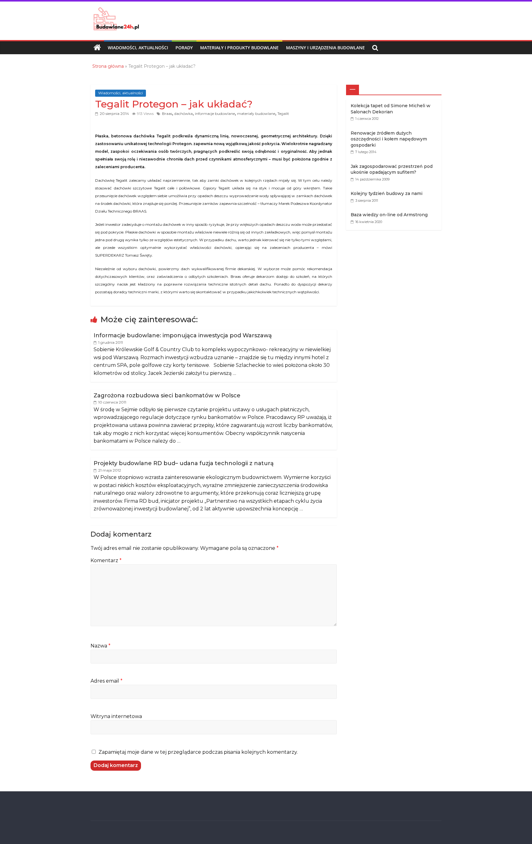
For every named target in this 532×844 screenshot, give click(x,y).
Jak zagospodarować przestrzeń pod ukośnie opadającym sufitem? (392, 169)
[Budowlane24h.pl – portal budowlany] (97, 47)
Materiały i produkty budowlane (239, 48)
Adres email (107, 681)
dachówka (183, 113)
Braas (167, 113)
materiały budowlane (256, 113)
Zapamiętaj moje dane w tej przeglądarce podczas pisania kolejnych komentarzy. (198, 752)
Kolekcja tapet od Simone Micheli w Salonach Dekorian (390, 109)
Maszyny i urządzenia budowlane (325, 48)
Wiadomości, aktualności (138, 48)
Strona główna (108, 66)
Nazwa (101, 646)
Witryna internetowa (116, 716)
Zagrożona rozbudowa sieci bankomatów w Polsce (167, 395)
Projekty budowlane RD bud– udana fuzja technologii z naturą (184, 463)
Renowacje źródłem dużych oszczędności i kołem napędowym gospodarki (389, 139)
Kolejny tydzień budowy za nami (386, 193)
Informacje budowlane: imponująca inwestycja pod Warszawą (183, 335)
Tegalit (283, 113)
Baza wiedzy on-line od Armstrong (389, 214)
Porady (184, 48)
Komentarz (106, 560)
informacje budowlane (215, 113)
